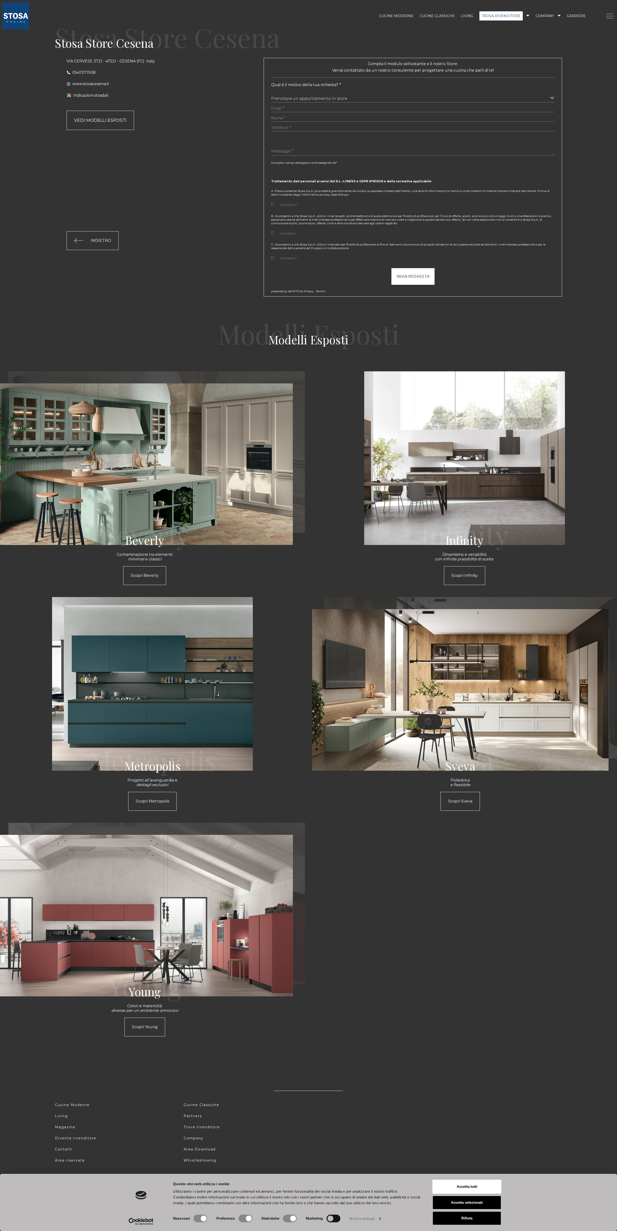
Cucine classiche (437, 16)
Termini (321, 291)
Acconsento (288, 233)
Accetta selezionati (467, 1202)
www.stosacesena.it (90, 84)
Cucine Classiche (201, 1105)
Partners (193, 1116)
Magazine (65, 1127)
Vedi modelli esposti (100, 120)
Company (545, 16)
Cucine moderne (396, 16)
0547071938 (84, 72)
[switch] (245, 1218)
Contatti (64, 1149)
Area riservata (70, 1160)
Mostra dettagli (362, 1219)
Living (467, 16)
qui (346, 194)
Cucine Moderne (72, 1105)
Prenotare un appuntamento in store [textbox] (309, 98)
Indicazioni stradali (90, 95)
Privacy (308, 291)
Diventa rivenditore (75, 1138)
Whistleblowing (200, 1160)
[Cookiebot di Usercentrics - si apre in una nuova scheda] (141, 1221)
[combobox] (412, 97)
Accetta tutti (467, 1186)
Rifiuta (466, 1218)
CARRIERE (576, 16)
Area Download (200, 1149)
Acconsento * (289, 204)
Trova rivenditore (501, 16)
